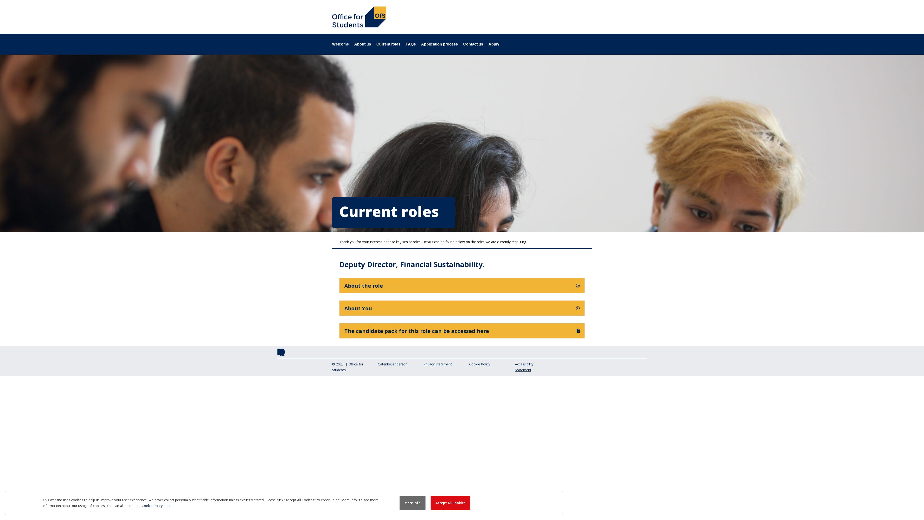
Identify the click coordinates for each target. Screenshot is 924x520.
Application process (439, 44)
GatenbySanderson (392, 364)
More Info (412, 503)
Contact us (473, 44)
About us (362, 44)
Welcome (340, 44)
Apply (493, 44)
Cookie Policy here (156, 505)
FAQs (411, 44)
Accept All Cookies (450, 503)
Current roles (388, 44)
